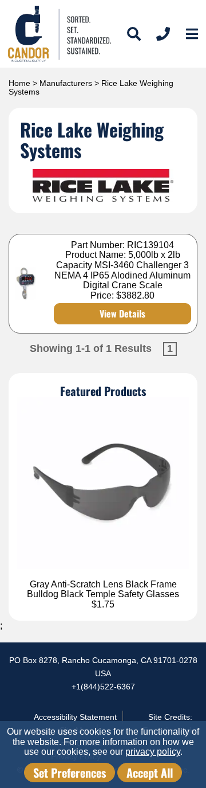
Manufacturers (65, 83)
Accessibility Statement (75, 717)
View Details (122, 313)
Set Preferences (69, 772)
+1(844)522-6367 (103, 686)
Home (19, 83)
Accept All (149, 772)
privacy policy (152, 751)
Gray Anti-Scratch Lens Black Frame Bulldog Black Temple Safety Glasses (103, 589)
